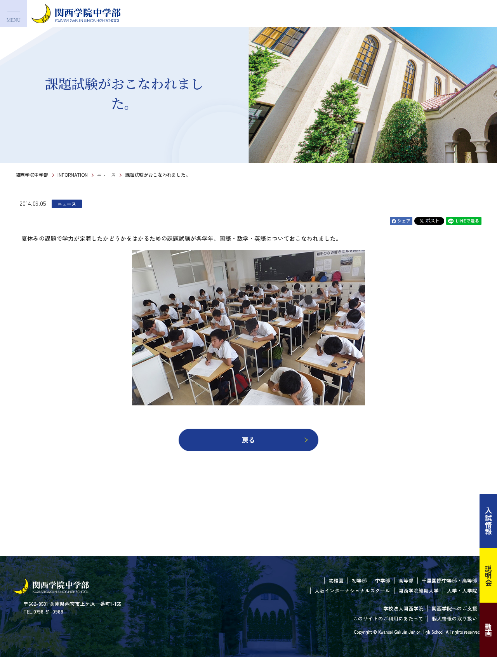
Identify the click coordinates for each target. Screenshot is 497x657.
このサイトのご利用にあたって (388, 618)
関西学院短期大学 (418, 590)
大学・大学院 (462, 590)
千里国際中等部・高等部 (449, 580)
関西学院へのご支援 (454, 608)
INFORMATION (72, 174)
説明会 (488, 575)
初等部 (359, 580)
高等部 (406, 580)
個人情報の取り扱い (454, 618)
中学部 (382, 580)
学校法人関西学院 (403, 608)
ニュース (106, 174)
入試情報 (488, 521)
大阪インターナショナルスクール (352, 590)
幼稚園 (336, 580)
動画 (488, 630)
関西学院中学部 (32, 174)
